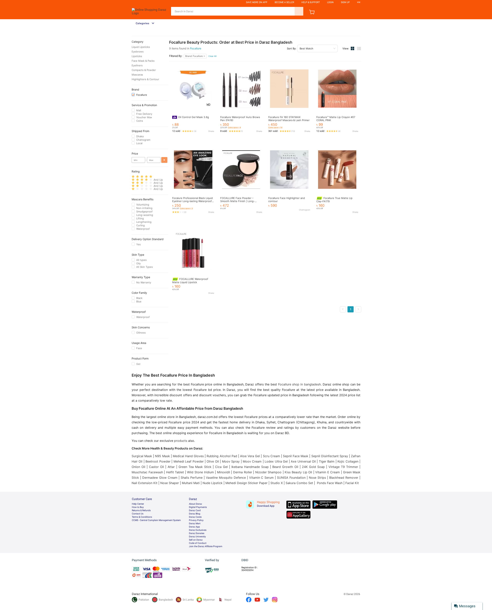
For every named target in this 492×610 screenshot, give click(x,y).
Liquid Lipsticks (141, 46)
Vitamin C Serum (261, 477)
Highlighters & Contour (145, 79)
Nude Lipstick (213, 483)
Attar (171, 467)
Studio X (276, 483)
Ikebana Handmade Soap (250, 467)
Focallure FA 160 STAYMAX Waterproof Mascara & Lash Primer (289, 119)
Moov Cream (252, 461)
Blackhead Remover (343, 477)
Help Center (138, 504)
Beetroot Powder (157, 461)
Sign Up (345, 2)
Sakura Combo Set (299, 483)
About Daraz (195, 504)
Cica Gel (221, 467)
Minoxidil (223, 472)
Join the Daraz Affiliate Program (205, 546)
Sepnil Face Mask (295, 456)
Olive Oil (213, 461)
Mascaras (137, 74)
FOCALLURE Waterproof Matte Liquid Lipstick (190, 280)
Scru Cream (271, 456)
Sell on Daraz (196, 539)
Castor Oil (156, 467)
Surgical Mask (142, 456)
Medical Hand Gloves (188, 456)
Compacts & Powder (144, 70)
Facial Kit (352, 483)
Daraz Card (195, 510)
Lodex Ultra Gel (276, 461)
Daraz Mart (194, 523)
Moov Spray (231, 461)
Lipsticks (137, 56)
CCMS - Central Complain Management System (156, 520)
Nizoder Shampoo (268, 472)
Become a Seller (284, 2)
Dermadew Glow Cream (159, 477)
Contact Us (137, 513)
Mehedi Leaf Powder (189, 461)
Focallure (195, 48)
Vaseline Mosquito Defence (226, 477)
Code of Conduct (197, 543)
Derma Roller (242, 472)
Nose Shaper (169, 483)
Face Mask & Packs (143, 60)
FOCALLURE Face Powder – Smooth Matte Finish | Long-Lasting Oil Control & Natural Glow (240, 201)
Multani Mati (191, 483)
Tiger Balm (326, 461)
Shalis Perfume (192, 477)
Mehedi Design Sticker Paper (246, 483)
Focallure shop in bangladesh (299, 384)
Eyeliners (137, 65)
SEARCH (299, 11)
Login (330, 2)
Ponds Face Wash (329, 483)
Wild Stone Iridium (200, 472)
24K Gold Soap (313, 467)
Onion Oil (138, 467)
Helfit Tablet (175, 472)
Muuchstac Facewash (147, 472)
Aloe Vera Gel (250, 456)
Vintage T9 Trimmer (343, 467)
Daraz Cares (195, 517)
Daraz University (197, 536)
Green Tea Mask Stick (195, 467)
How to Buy (138, 507)
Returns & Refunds (141, 510)
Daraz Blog (194, 513)
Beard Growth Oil (285, 467)
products (180, 441)
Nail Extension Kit (144, 483)
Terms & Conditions (142, 517)
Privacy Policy (196, 520)
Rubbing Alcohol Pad (222, 456)
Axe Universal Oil (303, 461)
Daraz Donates (196, 533)
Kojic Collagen (347, 461)
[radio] (133, 176)
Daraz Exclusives (197, 530)
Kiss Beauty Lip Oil (298, 472)
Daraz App (194, 526)
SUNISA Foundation (291, 477)
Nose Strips (317, 477)
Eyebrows (138, 51)
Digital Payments (198, 507)
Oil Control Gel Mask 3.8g (193, 117)
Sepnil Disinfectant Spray (329, 456)
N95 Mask (162, 456)
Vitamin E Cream (327, 472)
